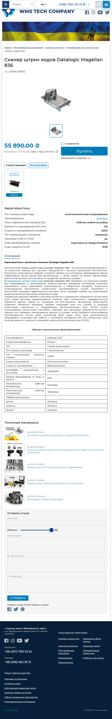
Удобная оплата (12, 683)
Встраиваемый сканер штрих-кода (23, 281)
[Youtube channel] (100, 12)
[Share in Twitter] (16, 609)
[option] (56, 31)
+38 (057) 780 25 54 (18, 651)
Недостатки (16, 576)
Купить (84, 151)
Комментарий (14, 536)
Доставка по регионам (15, 679)
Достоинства (16, 556)
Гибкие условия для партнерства (21, 697)
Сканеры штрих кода (68, 639)
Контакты (11, 710)
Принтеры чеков (91, 646)
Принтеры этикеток (68, 646)
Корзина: (108, 2)
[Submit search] (32, 4)
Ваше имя (12, 518)
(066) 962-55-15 (70, 4)
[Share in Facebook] (9, 609)
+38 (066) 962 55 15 (17, 662)
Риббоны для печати (93, 658)
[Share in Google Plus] (22, 609)
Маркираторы (65, 658)
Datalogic (102, 218)
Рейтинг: (12, 530)
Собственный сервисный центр (20, 688)
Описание (12, 256)
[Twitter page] (107, 12)
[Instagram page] (93, 12)
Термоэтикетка (65, 662)
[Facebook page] (87, 12)
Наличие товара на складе (17, 692)
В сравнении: (101, 2)
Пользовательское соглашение (19, 701)
